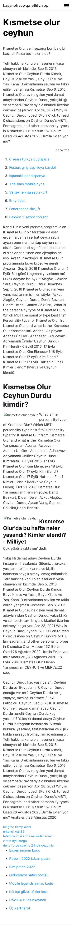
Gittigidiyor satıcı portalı (28, 875)
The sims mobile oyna (27, 184)
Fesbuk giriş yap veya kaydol (32, 167)
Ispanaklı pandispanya (27, 176)
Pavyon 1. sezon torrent (28, 217)
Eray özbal (17, 201)
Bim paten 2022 (22, 867)
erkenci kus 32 (13, 831)
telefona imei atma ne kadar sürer (27, 836)
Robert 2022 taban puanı (29, 859)
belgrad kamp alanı (17, 827)
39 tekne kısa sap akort (28, 192)
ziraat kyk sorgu (15, 841)
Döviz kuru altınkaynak (27, 900)
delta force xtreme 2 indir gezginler (29, 845)
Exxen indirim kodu (24, 850)
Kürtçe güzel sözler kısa (28, 892)
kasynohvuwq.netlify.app (25, 5)
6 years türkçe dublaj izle (29, 159)
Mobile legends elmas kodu (31, 883)
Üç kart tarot (19, 908)
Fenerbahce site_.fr (24, 209)
